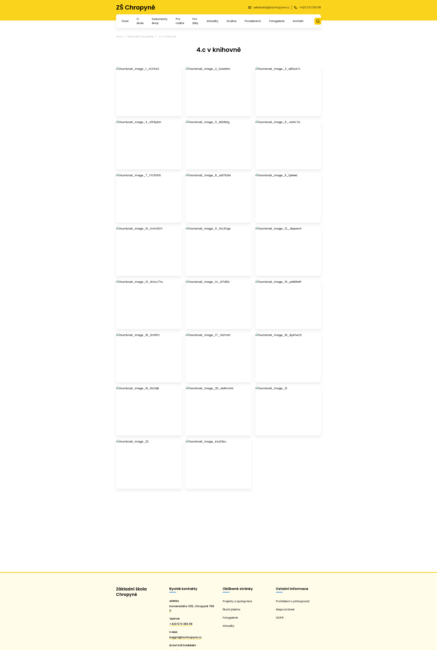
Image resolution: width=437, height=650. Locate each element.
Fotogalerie (277, 21)
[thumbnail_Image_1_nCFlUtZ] (149, 91)
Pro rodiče (180, 21)
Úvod (125, 21)
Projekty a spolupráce (237, 601)
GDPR (280, 618)
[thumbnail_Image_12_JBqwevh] (288, 251)
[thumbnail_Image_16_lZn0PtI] (149, 357)
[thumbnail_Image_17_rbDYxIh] (218, 357)
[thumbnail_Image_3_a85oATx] (288, 91)
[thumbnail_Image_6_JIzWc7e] (288, 144)
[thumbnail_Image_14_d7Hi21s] (218, 304)
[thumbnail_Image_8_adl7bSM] (218, 198)
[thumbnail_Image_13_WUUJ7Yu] (149, 304)
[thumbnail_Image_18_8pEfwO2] (288, 357)
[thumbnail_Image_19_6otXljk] (149, 410)
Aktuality (212, 21)
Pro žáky (195, 21)
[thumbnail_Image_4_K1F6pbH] (149, 144)
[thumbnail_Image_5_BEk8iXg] (218, 144)
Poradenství (253, 21)
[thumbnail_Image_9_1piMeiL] (288, 198)
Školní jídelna (231, 609)
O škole (140, 21)
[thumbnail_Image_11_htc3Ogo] (218, 251)
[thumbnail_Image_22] (149, 464)
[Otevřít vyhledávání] (318, 21)
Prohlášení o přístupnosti (292, 601)
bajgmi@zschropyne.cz (185, 637)
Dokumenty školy (159, 21)
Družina (231, 21)
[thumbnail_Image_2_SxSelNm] (218, 91)
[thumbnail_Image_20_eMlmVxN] (218, 410)
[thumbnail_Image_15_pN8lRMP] (288, 304)
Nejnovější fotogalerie (141, 36)
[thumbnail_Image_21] (288, 410)
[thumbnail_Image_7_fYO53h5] (149, 198)
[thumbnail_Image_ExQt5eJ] (218, 464)
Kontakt (298, 21)
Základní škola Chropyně (131, 591)
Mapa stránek (285, 609)
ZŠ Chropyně (135, 7)
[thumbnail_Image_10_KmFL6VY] (149, 251)
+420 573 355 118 (180, 624)
